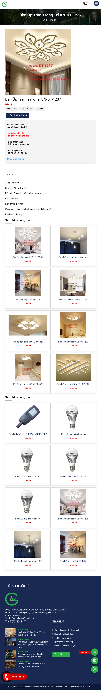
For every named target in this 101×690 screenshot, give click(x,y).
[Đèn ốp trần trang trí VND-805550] (28, 325)
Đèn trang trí (49, 19)
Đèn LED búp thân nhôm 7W (28, 519)
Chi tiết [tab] (10, 174)
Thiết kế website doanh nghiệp (61, 687)
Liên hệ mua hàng (17, 115)
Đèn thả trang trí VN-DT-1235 (28, 299)
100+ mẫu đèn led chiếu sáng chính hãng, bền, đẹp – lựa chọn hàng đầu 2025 (33, 644)
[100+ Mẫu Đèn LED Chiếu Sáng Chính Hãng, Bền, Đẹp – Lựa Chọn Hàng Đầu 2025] (10, 642)
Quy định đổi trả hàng (63, 642)
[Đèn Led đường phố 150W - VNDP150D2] (28, 417)
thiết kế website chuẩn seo (83, 687)
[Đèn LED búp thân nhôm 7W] (28, 502)
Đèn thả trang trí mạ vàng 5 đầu (73, 257)
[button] (68, 31)
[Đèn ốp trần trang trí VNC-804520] (28, 367)
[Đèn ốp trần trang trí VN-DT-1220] (73, 325)
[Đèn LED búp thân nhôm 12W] (73, 460)
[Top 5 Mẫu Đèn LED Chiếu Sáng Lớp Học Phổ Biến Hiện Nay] (10, 632)
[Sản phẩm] (94, 652)
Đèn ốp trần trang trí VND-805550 (27, 342)
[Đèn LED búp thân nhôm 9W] (73, 417)
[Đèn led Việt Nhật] (4, 4)
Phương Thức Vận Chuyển (65, 646)
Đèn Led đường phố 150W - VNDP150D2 (28, 434)
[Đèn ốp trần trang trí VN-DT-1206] (28, 240)
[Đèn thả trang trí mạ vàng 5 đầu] (73, 240)
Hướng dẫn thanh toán (64, 634)
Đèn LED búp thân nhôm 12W (73, 476)
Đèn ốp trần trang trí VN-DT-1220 (73, 342)
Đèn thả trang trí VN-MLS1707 (73, 299)
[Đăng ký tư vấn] (94, 660)
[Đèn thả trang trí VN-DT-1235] (28, 283)
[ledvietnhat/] (55, 654)
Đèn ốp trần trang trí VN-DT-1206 (28, 257)
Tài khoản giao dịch (62, 638)
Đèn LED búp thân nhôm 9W (73, 434)
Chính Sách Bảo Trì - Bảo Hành (66, 630)
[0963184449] (94, 669)
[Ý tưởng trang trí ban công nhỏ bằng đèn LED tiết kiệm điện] (10, 654)
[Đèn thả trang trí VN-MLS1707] (73, 283)
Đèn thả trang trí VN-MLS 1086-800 (73, 384)
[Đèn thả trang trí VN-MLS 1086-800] (73, 367)
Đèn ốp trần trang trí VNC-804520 (27, 384)
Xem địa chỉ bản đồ (15, 159)
